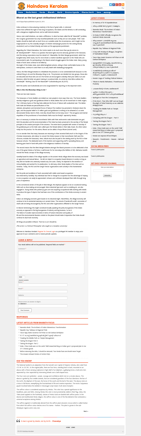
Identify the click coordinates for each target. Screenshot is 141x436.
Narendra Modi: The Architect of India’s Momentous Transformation (43, 327)
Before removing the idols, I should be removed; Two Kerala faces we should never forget (50, 351)
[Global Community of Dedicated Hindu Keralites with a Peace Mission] (42, 10)
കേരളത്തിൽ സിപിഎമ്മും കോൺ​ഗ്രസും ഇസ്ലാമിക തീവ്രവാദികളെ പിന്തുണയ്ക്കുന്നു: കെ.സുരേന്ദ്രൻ (107, 65)
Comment (22, 249)
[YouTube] (120, 5)
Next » (86, 411)
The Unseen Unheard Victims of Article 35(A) (35, 354)
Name (20, 282)
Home (20, 12)
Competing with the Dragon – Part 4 (105, 118)
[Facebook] (113, 5)
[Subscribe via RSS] (123, 5)
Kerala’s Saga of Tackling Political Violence (107, 78)
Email (20, 288)
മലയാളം (107, 12)
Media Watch (31, 12)
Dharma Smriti (88, 12)
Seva (99, 12)
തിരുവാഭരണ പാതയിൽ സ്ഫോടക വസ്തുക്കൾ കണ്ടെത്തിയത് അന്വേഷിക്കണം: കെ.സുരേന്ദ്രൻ (108, 43)
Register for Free (43, 231)
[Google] (116, 5)
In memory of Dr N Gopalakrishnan (105, 23)
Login (53, 231)
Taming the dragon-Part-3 (29, 341)
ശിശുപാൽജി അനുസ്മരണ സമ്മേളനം (106, 26)
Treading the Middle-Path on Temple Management (37, 338)
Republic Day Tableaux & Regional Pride (33, 330)
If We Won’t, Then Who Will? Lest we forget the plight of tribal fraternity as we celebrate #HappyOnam (108, 103)
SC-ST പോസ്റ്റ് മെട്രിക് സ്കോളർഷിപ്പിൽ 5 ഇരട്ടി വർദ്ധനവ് (40, 335)
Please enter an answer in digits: (29, 302)
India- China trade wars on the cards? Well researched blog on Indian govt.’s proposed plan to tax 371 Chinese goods (108, 130)
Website (21, 295)
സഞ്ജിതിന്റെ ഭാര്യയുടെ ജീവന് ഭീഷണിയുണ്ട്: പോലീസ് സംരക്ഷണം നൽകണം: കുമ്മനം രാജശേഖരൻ (106, 73)
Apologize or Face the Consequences (105, 97)
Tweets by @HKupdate (97, 149)
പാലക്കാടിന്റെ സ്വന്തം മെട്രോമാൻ (105, 89)
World (59, 12)
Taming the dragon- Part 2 (29, 343)
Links (73, 427)
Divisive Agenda (72, 12)
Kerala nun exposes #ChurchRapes (105, 136)
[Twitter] (110, 5)
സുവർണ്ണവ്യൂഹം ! (100, 114)
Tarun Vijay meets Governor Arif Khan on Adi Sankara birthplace (41, 333)
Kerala (42, 12)
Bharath (51, 12)
